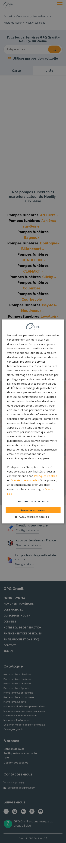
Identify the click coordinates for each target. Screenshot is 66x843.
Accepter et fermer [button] (33, 510)
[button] (33, 517)
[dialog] (33, 421)
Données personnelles (25, 480)
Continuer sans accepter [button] (33, 501)
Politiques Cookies (45, 476)
